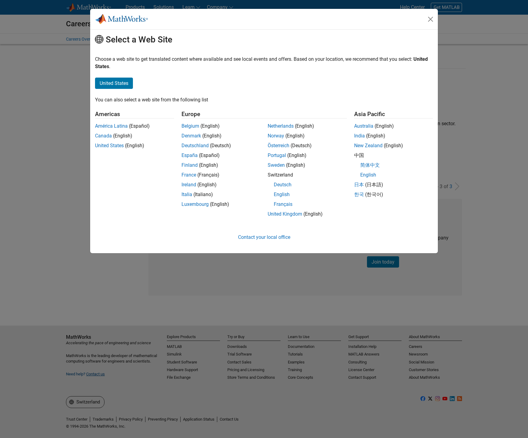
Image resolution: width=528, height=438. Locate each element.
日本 (359, 185)
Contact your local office (264, 237)
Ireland (189, 185)
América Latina (111, 126)
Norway (276, 136)
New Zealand (368, 145)
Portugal (277, 155)
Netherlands (281, 126)
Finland (190, 165)
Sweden (276, 165)
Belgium (190, 126)
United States (109, 145)
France (189, 175)
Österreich (278, 145)
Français (283, 204)
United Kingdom (285, 214)
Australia (363, 126)
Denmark (191, 136)
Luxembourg (195, 204)
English (282, 194)
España (190, 155)
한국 (359, 194)
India (359, 136)
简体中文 (370, 165)
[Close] (430, 19)
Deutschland (195, 145)
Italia (187, 194)
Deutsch (283, 185)
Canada (103, 136)
